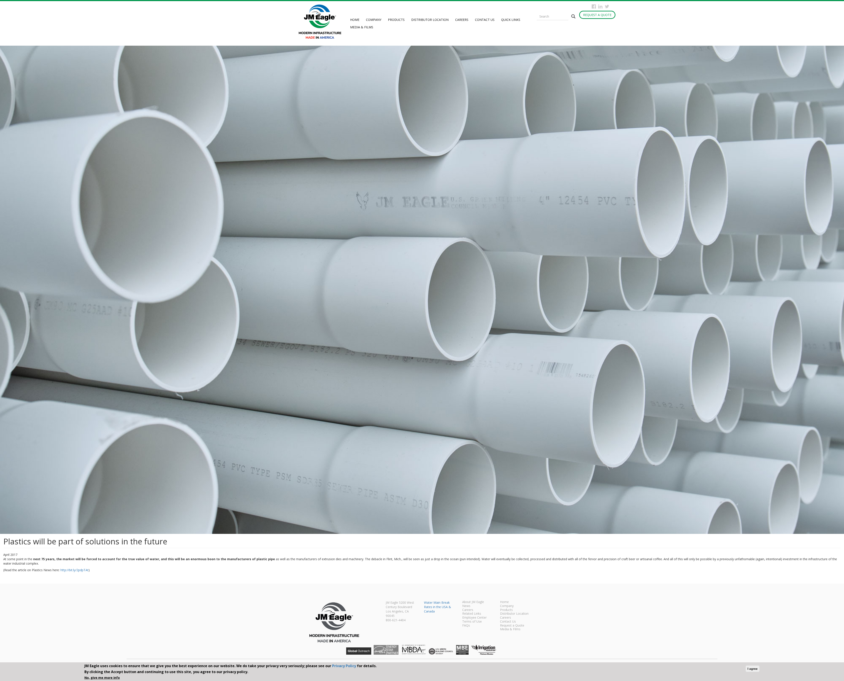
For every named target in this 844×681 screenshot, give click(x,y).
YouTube (613, 6)
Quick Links (510, 20)
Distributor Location (430, 20)
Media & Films (361, 27)
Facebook (594, 6)
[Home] (322, 21)
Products (396, 20)
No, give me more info (102, 678)
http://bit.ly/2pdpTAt (74, 570)
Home (354, 20)
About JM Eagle (473, 602)
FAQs (466, 625)
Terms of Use (472, 621)
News (466, 606)
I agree (753, 668)
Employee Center (474, 618)
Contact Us (485, 20)
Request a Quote (597, 15)
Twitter (607, 6)
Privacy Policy (344, 665)
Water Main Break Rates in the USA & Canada (437, 606)
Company (373, 20)
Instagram (600, 6)
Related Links (471, 614)
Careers (461, 20)
